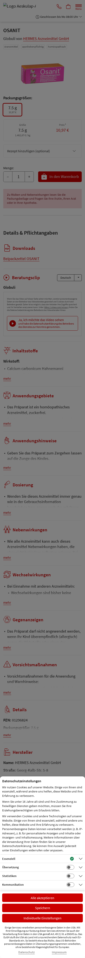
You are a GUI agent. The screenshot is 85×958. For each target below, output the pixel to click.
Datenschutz (26, 952)
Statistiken (9, 876)
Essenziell (8, 859)
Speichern (42, 908)
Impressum (59, 952)
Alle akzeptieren (42, 898)
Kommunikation (13, 885)
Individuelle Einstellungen (42, 918)
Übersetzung (10, 867)
